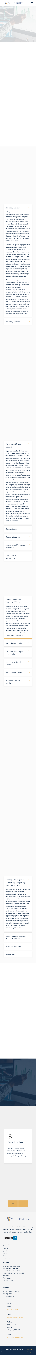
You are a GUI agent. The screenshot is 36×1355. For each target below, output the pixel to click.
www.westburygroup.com (15, 1337)
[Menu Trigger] (31, 3)
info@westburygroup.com (15, 1317)
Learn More (11, 136)
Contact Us (14, 1095)
